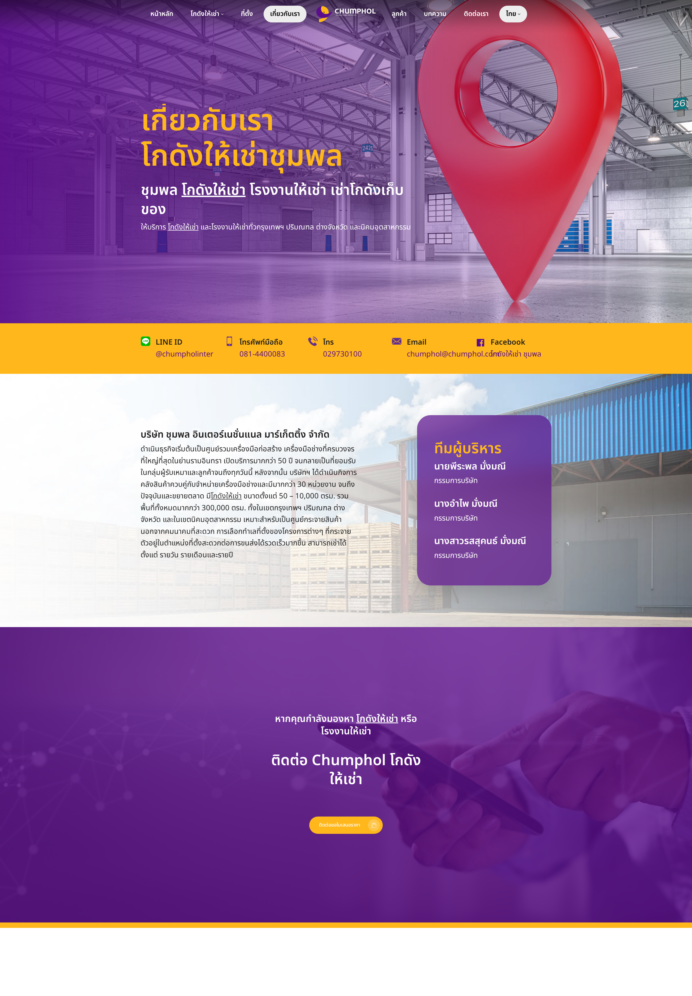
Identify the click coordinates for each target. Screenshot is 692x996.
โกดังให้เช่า (214, 190)
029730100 (342, 354)
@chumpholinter (184, 354)
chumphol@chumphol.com (453, 354)
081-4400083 (262, 354)
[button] (346, 825)
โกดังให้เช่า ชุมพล (516, 354)
